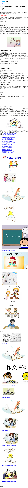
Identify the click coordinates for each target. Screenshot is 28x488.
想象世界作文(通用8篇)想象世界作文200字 (7, 150)
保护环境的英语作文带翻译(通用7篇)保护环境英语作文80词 (9, 445)
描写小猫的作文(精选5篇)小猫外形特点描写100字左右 (8, 250)
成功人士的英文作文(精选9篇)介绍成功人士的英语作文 (8, 142)
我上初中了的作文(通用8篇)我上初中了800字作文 (7, 145)
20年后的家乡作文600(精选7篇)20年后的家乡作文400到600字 (9, 465)
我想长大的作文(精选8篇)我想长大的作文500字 (7, 343)
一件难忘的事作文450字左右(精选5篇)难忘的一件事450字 (9, 133)
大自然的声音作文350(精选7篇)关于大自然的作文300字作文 (9, 481)
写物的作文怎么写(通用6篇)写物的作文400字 (7, 146)
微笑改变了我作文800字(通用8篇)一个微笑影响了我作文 (8, 137)
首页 (2, 3)
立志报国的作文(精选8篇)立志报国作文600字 (7, 144)
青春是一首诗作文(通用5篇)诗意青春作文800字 (7, 143)
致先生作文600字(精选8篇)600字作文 (6, 397)
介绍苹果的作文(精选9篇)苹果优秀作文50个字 (7, 152)
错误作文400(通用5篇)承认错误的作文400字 (7, 430)
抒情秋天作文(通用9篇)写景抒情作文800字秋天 (7, 141)
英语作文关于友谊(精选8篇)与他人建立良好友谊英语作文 (8, 151)
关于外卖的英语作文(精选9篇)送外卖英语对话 (7, 149)
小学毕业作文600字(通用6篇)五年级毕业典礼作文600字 (8, 385)
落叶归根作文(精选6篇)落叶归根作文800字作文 (7, 138)
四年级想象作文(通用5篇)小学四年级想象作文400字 (8, 134)
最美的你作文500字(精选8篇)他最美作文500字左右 (8, 139)
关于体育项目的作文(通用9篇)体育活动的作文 (7, 147)
